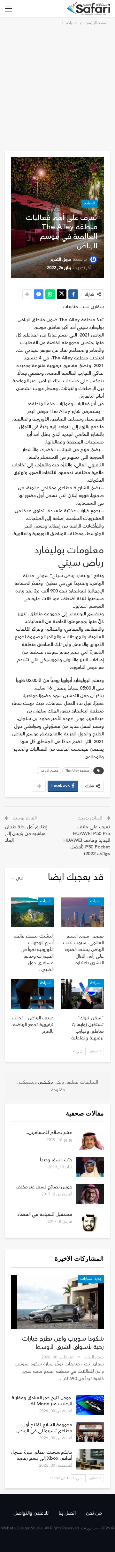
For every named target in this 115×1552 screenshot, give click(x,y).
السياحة (89, 203)
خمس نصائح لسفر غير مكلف (44, 1187)
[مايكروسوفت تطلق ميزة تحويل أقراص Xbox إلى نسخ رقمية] (90, 1459)
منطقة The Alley (77, 770)
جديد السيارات (91, 1279)
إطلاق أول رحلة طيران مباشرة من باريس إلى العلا (26, 833)
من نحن (94, 1513)
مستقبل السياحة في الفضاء (44, 1214)
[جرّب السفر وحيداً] (90, 1167)
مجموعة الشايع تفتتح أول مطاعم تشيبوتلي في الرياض (44, 1428)
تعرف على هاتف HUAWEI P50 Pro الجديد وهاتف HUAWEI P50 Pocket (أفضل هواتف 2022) (86, 840)
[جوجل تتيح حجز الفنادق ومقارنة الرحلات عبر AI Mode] (90, 1405)
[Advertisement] (57, 87)
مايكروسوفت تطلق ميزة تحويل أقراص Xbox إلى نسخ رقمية (41, 1455)
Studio (37, 1528)
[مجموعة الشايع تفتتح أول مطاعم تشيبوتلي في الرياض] (90, 1432)
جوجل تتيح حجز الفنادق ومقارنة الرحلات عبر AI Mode (42, 1400)
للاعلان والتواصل (31, 1513)
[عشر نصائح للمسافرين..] (90, 1140)
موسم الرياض (49, 770)
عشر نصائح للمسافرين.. (49, 1132)
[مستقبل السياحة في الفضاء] (90, 1221)
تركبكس (45, 1082)
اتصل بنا (67, 1513)
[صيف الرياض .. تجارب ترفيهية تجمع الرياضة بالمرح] (32, 994)
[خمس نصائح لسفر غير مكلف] (90, 1194)
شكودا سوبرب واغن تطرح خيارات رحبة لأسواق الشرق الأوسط (63, 1343)
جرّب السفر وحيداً (56, 1160)
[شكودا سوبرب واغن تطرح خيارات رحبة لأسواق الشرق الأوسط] (57, 1302)
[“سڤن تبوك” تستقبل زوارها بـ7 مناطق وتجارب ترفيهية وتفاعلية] (82, 994)
